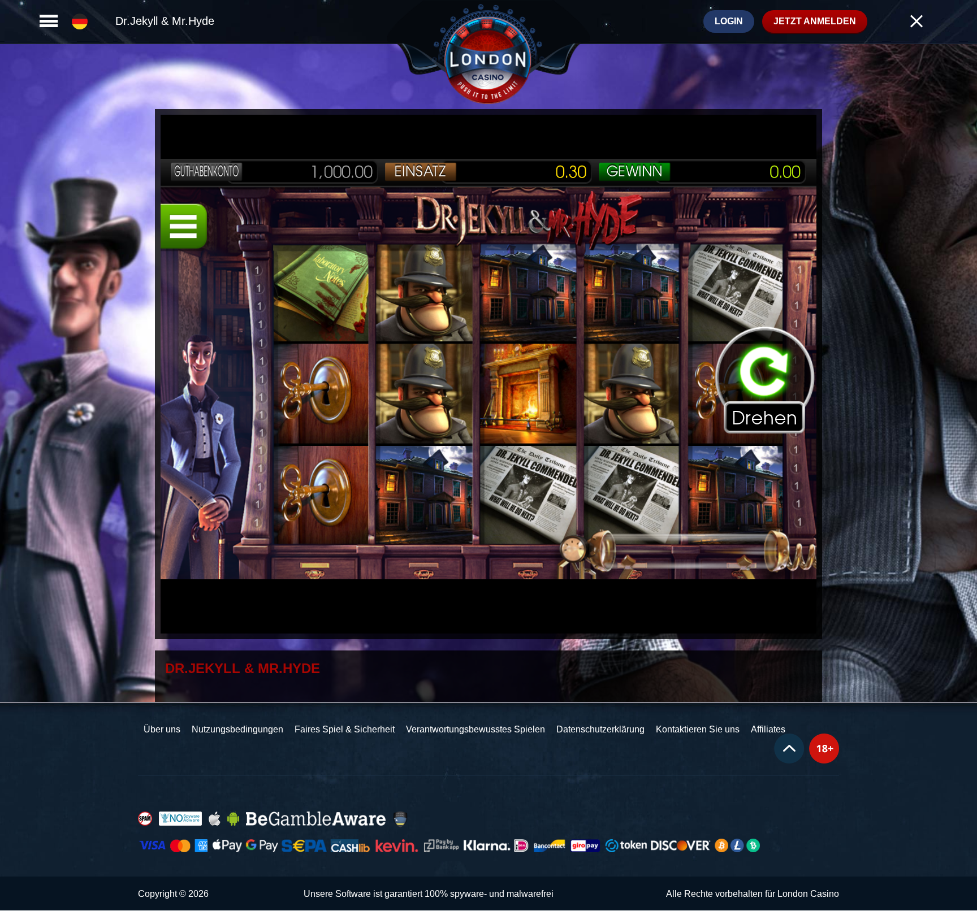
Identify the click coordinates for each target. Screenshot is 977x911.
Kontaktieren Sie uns (698, 729)
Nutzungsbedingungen (237, 729)
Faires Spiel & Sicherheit (345, 729)
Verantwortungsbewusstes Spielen (475, 729)
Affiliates (768, 729)
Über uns (162, 729)
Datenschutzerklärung (600, 729)
